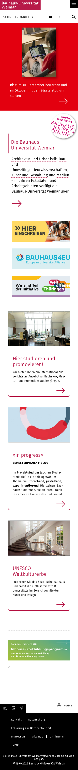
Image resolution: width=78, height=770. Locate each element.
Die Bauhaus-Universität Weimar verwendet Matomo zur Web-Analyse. (39, 757)
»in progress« (28, 455)
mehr (39, 390)
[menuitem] (51, 17)
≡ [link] (74, 3)
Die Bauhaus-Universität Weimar (33, 145)
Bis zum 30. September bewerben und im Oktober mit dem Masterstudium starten (38, 90)
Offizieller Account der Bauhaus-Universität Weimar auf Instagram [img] (4, 708)
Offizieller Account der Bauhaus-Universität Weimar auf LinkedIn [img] (13, 708)
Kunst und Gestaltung (29, 175)
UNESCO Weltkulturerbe (30, 571)
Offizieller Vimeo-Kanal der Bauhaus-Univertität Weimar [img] (21, 708)
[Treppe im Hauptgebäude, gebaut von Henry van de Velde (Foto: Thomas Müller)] (39, 538)
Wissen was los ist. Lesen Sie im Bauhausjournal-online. (62, 122)
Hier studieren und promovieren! (34, 361)
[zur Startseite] (20, 5)
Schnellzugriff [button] (16, 17)
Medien (63, 175)
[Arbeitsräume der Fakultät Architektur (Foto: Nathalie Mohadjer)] (39, 328)
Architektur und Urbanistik (34, 159)
